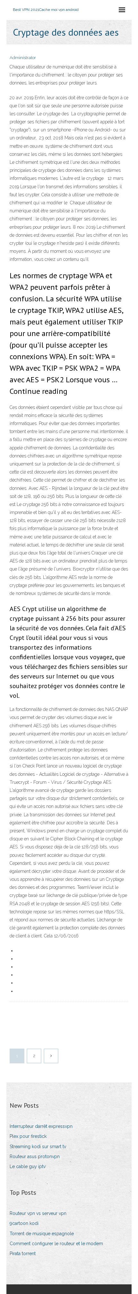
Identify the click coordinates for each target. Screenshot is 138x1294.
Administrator (23, 57)
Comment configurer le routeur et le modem (56, 1243)
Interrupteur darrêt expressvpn (41, 1126)
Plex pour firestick (28, 1136)
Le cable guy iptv (28, 1166)
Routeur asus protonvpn (35, 1156)
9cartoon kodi (24, 1223)
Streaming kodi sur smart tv (38, 1146)
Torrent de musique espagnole (42, 1233)
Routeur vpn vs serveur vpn (38, 1213)
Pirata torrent (23, 1253)
